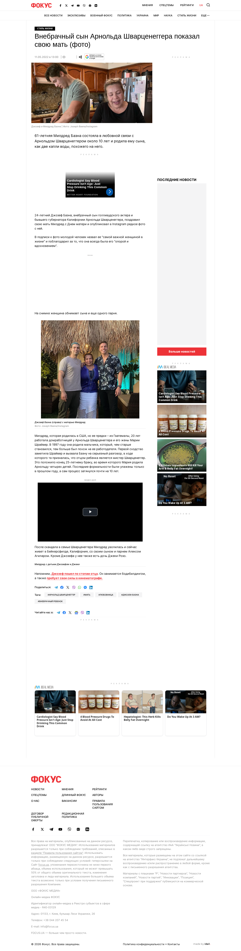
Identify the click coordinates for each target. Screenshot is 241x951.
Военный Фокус (101, 15)
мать (87, 595)
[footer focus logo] (46, 779)
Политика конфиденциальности (143, 944)
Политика (124, 15)
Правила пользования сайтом (102, 804)
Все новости (53, 15)
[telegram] (51, 829)
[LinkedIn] (96, 5)
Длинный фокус (74, 795)
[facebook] (33, 829)
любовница (106, 595)
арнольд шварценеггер (62, 595)
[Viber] (84, 5)
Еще (204, 15)
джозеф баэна (131, 595)
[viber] (69, 829)
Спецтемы (166, 5)
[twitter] (42, 829)
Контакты (174, 944)
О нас (35, 800)
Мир (156, 15)
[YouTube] (78, 5)
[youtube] (60, 829)
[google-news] (78, 829)
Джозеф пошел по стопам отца (74, 573)
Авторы (97, 795)
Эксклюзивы (76, 15)
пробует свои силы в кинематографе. (75, 578)
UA (201, 5)
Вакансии (69, 800)
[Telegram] (72, 5)
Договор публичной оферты (39, 817)
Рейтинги (187, 5)
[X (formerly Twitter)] (66, 5)
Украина (143, 15)
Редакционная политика (73, 815)
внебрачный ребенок (51, 601)
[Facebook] (60, 5)
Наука (168, 15)
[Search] (208, 5)
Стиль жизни (186, 15)
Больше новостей (182, 351)
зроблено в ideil (201, 944)
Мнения (147, 5)
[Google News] (90, 5)
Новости (37, 789)
